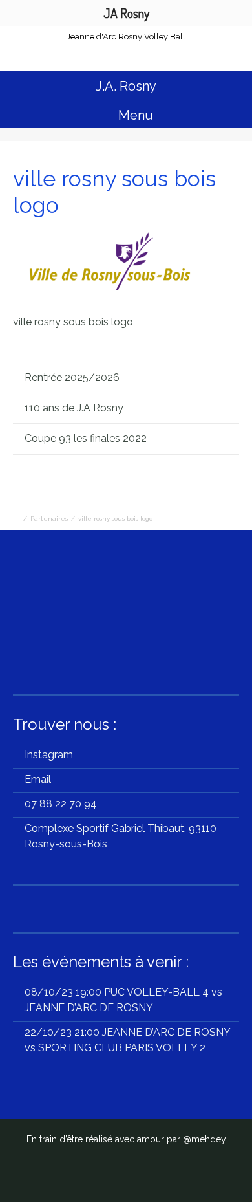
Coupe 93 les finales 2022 (86, 438)
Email (38, 779)
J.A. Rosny (126, 86)
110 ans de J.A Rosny (74, 408)
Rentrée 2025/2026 (84, 377)
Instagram (49, 755)
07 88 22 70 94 (61, 804)
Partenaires (49, 518)
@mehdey (204, 1139)
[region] (126, 613)
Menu (134, 115)
